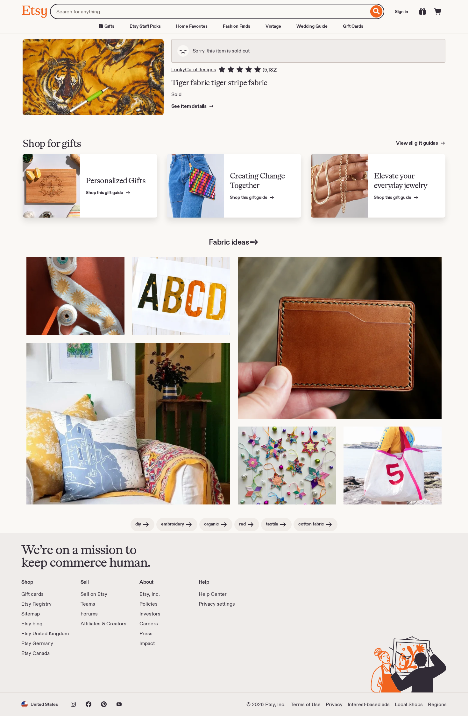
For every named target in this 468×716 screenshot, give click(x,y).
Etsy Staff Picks (145, 26)
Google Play (90, 674)
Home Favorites (192, 26)
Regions (437, 704)
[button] (40, 704)
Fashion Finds (236, 26)
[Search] (376, 11)
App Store (42, 674)
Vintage (273, 26)
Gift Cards (353, 26)
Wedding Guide (312, 26)
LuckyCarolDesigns (193, 69)
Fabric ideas (229, 242)
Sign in (401, 11)
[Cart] (437, 11)
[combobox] (209, 11)
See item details (189, 106)
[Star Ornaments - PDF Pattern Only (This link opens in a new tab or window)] (287, 465)
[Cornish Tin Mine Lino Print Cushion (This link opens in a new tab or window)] (128, 423)
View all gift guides (417, 143)
